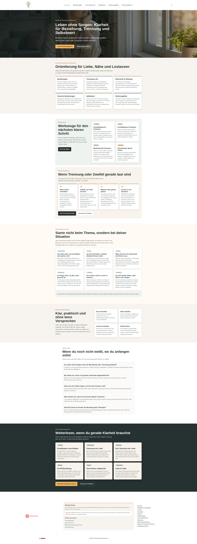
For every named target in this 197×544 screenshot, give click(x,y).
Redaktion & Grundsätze (144, 508)
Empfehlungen (141, 516)
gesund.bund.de (69, 522)
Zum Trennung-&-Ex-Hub (67, 213)
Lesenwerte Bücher (142, 518)
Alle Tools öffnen (65, 149)
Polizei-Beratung (69, 527)
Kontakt (139, 510)
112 (85, 512)
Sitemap (139, 506)
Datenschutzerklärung (143, 522)
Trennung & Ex (90, 5)
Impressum (140, 520)
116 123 (119, 512)
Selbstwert (102, 5)
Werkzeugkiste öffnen (83, 46)
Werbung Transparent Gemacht (145, 524)
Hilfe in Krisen (82, 514)
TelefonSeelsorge (69, 520)
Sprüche (139, 514)
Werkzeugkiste (114, 5)
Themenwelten (127, 5)
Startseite (67, 5)
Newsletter (140, 512)
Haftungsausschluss (142, 526)
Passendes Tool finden (85, 213)
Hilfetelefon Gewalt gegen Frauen (73, 525)
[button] (132, 5)
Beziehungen (77, 5)
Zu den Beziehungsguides (65, 46)
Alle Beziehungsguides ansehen (66, 483)
